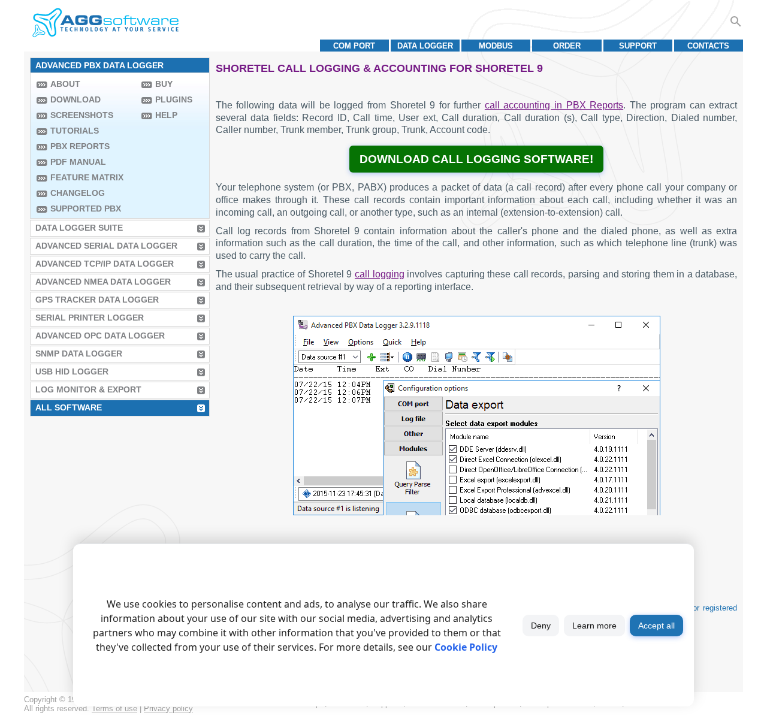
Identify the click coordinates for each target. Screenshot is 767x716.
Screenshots (81, 115)
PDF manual (78, 162)
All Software (68, 407)
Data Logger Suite (79, 227)
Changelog (77, 193)
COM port (354, 45)
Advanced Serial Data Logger (106, 245)
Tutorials (74, 130)
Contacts (708, 45)
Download (75, 99)
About (65, 84)
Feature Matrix (86, 177)
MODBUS (496, 45)
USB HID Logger (71, 371)
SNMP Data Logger (78, 353)
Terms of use (114, 708)
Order (567, 45)
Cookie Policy (465, 647)
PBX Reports (80, 146)
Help (166, 115)
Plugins (173, 99)
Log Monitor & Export (88, 389)
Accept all (656, 625)
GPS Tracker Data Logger (97, 299)
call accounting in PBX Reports (554, 105)
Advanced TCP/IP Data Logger (104, 263)
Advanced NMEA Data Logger (103, 281)
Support (638, 45)
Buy (164, 84)
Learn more (594, 625)
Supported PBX (85, 208)
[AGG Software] (105, 23)
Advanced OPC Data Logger (100, 335)
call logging (379, 274)
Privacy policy (168, 708)
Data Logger (425, 45)
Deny (541, 625)
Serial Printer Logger (89, 317)
